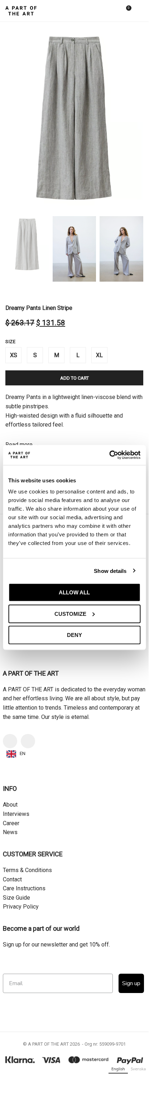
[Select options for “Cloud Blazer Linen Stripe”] (12, 970)
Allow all (74, 592)
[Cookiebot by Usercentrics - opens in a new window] (109, 455)
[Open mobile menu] (140, 11)
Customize (70, 613)
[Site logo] (21, 10)
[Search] (112, 11)
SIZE (10, 341)
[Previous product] (9, 293)
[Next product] (27, 293)
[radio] (13, 355)
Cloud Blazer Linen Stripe (39, 984)
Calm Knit (109, 984)
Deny (74, 635)
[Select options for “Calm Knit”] (83, 970)
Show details (110, 571)
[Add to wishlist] (63, 902)
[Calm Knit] (110, 935)
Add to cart (74, 378)
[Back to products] (18, 293)
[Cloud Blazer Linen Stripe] (39, 935)
